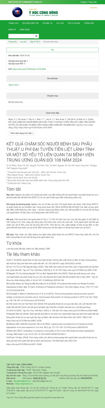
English (84, 2)
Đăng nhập (25, 30)
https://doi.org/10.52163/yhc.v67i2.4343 (29, 69)
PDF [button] (52, 50)
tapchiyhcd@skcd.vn (22, 381)
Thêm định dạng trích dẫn (21, 133)
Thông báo (89, 23)
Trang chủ (13, 23)
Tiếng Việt (92, 2)
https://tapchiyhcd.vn (24, 384)
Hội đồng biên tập (30, 23)
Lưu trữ (60, 23)
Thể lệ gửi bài (73, 23)
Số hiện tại (47, 23)
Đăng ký (12, 30)
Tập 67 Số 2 (35, 42)
